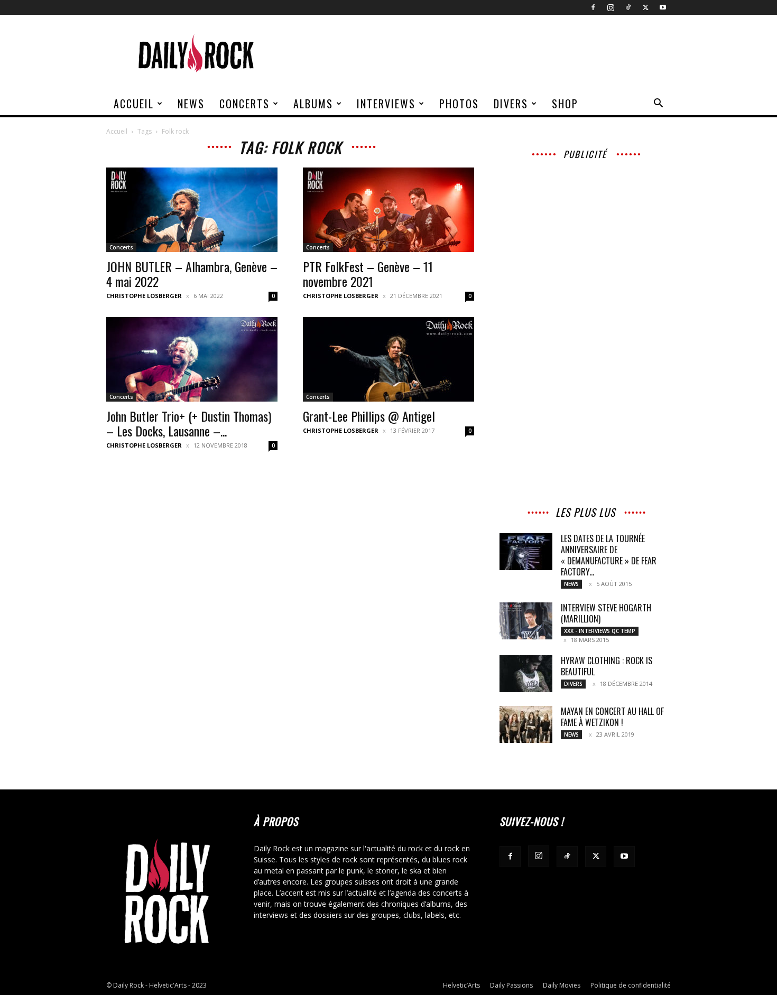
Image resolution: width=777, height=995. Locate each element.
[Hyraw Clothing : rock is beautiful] (526, 673)
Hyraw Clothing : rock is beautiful (606, 666)
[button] (658, 104)
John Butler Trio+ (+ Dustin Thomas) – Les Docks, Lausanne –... (188, 423)
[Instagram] (610, 7)
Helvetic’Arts (461, 985)
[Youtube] (663, 7)
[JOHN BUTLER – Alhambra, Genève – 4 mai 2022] (192, 210)
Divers (511, 103)
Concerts (244, 103)
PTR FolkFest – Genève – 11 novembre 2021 (368, 274)
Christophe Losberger (144, 296)
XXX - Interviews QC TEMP (599, 631)
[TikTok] (628, 7)
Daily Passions (511, 985)
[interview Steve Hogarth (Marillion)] (526, 620)
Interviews (386, 103)
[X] (645, 7)
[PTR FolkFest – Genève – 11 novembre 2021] (388, 210)
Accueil (134, 103)
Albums (313, 103)
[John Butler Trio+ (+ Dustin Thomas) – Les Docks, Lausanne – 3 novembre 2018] (192, 359)
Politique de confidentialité (630, 985)
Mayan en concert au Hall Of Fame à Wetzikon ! (612, 717)
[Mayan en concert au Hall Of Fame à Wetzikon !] (526, 724)
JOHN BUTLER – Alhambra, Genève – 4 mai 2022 (192, 274)
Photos (459, 103)
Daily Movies (561, 985)
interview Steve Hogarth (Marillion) (606, 613)
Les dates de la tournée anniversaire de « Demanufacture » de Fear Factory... (608, 555)
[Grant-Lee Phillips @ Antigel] (388, 359)
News (191, 103)
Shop (565, 103)
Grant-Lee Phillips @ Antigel (369, 415)
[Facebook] (593, 7)
